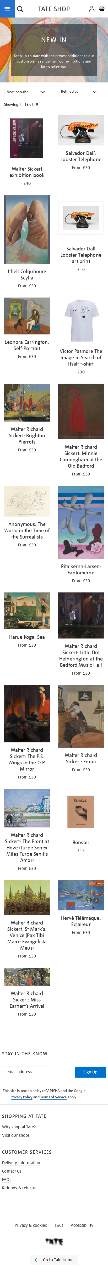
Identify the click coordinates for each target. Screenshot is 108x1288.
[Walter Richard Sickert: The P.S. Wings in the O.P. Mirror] (27, 714)
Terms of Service (53, 1097)
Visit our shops (16, 1135)
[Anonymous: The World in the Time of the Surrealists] (27, 502)
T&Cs (58, 1225)
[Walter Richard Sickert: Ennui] (81, 717)
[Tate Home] (54, 1241)
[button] (20, 9)
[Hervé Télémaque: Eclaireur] (81, 896)
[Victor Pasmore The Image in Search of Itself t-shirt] (81, 321)
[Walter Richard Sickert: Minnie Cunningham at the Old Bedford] (81, 412)
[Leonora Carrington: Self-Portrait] (27, 317)
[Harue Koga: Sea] (27, 611)
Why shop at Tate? (19, 1127)
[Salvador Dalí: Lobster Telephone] (81, 131)
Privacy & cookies (31, 1225)
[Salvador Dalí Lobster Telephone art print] (81, 219)
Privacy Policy (22, 1097)
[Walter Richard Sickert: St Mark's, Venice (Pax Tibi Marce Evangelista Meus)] (27, 898)
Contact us (11, 1171)
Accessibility (82, 1225)
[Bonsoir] (81, 813)
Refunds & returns (19, 1188)
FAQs (6, 1179)
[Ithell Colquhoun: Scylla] (27, 230)
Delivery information (21, 1163)
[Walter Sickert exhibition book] (27, 139)
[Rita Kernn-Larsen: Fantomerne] (81, 523)
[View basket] (102, 9)
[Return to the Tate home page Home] (54, 10)
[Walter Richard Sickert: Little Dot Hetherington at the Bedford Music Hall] (81, 616)
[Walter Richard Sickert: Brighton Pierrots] (27, 403)
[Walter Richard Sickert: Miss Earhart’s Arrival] (27, 978)
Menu (8, 8)
